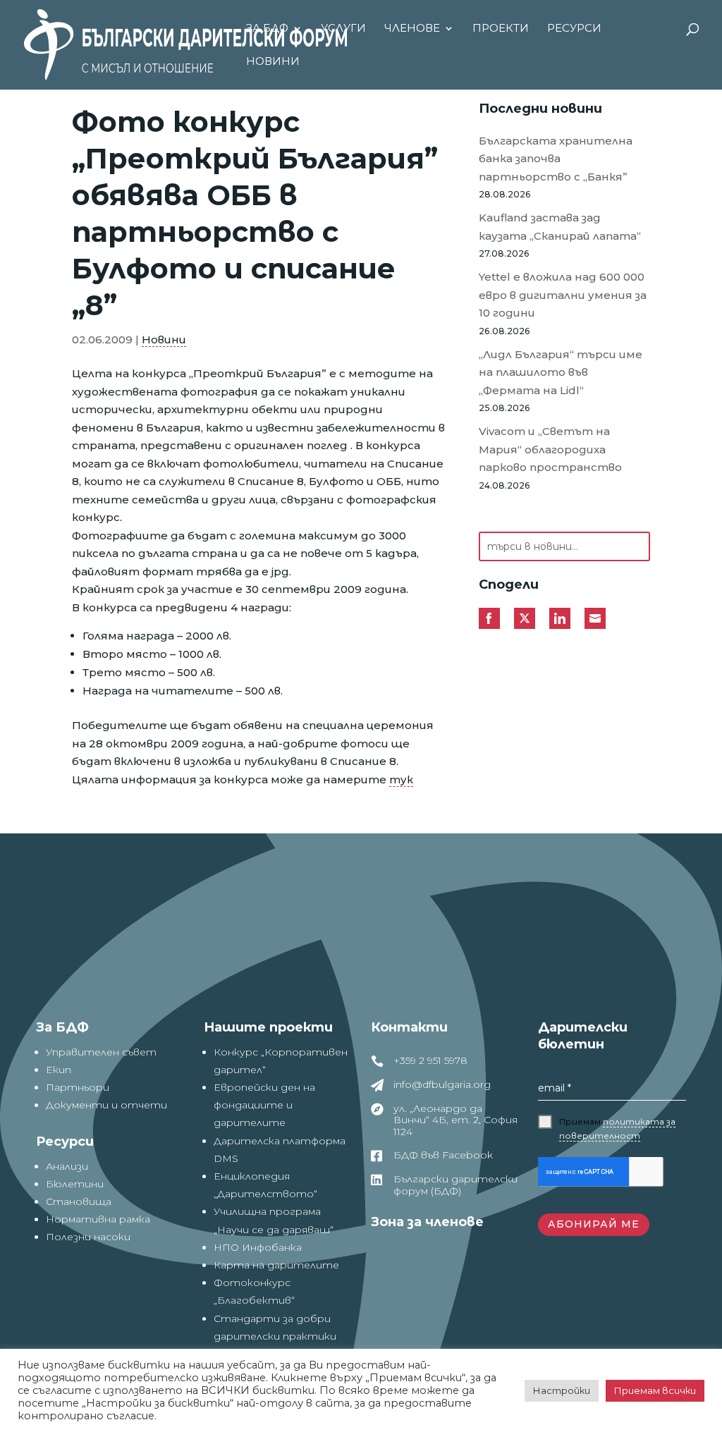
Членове (412, 29)
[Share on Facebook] (489, 618)
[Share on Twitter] (524, 618)
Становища (78, 1201)
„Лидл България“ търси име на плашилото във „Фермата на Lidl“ (560, 372)
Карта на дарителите (276, 1265)
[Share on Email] (595, 618)
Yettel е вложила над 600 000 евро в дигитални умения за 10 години (563, 294)
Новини (273, 62)
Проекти (500, 29)
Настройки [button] (561, 1390)
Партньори (77, 1087)
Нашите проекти (268, 1027)
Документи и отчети (106, 1105)
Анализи (67, 1166)
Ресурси (574, 29)
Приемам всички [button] (655, 1390)
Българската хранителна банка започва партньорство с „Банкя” (555, 158)
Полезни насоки (88, 1236)
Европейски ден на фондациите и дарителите (264, 1105)
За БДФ (267, 29)
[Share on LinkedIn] (559, 618)
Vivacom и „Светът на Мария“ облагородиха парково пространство (550, 449)
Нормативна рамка (98, 1219)
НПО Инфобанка (258, 1247)
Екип (58, 1069)
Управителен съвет (101, 1052)
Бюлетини (75, 1183)
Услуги (343, 29)
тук (401, 779)
